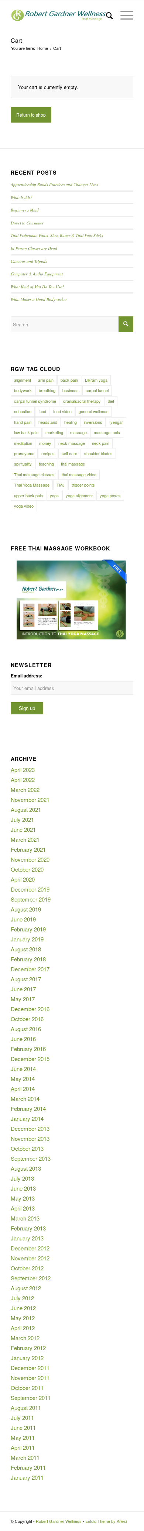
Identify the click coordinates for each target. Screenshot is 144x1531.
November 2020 (30, 859)
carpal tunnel (97, 390)
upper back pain (28, 495)
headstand (47, 422)
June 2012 (23, 1308)
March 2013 (25, 1218)
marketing (54, 432)
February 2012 (28, 1348)
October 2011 (27, 1387)
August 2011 (26, 1407)
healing (70, 422)
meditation (23, 443)
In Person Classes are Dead (34, 248)
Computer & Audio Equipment (37, 274)
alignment (22, 380)
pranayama (24, 453)
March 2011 (25, 1457)
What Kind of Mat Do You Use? (37, 286)
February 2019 (28, 929)
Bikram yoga (96, 380)
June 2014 (23, 1068)
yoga (54, 495)
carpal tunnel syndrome (35, 401)
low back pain (26, 432)
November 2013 (30, 1138)
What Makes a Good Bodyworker (39, 299)
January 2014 (27, 1118)
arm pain (46, 380)
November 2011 (30, 1377)
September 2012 (31, 1278)
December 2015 (30, 1059)
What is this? (21, 197)
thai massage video (79, 474)
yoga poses (110, 495)
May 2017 (23, 999)
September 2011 (31, 1397)
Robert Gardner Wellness (59, 1521)
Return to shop (31, 114)
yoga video (24, 506)
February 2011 (28, 1467)
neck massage (71, 443)
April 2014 (23, 1088)
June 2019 (23, 919)
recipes (48, 453)
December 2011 (30, 1368)
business (70, 390)
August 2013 (26, 1168)
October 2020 (27, 869)
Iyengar (116, 422)
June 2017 (23, 989)
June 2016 (23, 1039)
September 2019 (31, 899)
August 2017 (26, 979)
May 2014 (23, 1078)
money (45, 443)
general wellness (94, 411)
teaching (46, 464)
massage (78, 432)
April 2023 (23, 769)
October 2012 (27, 1268)
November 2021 (30, 799)
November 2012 (30, 1258)
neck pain (100, 443)
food (42, 411)
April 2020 (23, 879)
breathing (47, 390)
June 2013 (23, 1188)
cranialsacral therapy (82, 401)
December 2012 (30, 1248)
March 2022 (25, 789)
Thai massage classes (34, 474)
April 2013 (23, 1208)
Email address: (26, 676)
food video (62, 411)
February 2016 (28, 1049)
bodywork (23, 390)
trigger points (83, 485)
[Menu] (123, 15)
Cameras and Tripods (29, 261)
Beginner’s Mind (25, 210)
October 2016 (27, 1019)
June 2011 (23, 1427)
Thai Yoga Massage (31, 485)
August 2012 (26, 1288)
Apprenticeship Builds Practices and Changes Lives (54, 184)
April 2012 (23, 1328)
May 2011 (23, 1437)
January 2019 (27, 939)
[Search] (106, 15)
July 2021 (22, 819)
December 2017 (30, 969)
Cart (16, 40)
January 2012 (27, 1358)
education (22, 411)
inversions (93, 422)
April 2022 (23, 779)
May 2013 (23, 1198)
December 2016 (30, 1009)
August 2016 (26, 1029)
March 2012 (25, 1338)
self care (69, 453)
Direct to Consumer (27, 223)
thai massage (73, 464)
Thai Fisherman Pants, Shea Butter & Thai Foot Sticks (57, 235)
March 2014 (25, 1098)
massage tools (107, 432)
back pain (69, 380)
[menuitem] (106, 15)
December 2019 (30, 889)
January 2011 (27, 1477)
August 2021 (26, 809)
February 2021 (28, 849)
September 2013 (31, 1158)
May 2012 (23, 1318)
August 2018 (26, 949)
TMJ (60, 485)
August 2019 (26, 909)
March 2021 (25, 839)
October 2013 (27, 1148)
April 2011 (23, 1447)
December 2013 (30, 1128)
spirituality (23, 464)
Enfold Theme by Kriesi (106, 1521)
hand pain (22, 422)
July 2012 (22, 1298)
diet (111, 401)
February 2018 (28, 959)
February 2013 (28, 1228)
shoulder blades (98, 453)
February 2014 (28, 1108)
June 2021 (23, 829)
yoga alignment (79, 495)
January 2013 (27, 1238)
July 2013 (22, 1178)
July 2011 (22, 1417)
